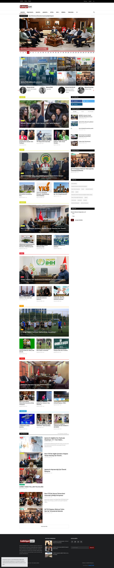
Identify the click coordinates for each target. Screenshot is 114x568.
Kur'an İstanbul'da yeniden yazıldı (86, 128)
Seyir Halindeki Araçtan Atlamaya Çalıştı (42, 246)
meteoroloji (74, 200)
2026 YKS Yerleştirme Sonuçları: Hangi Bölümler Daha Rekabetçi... (43, 194)
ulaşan (77, 192)
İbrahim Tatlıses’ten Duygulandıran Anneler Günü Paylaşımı (26, 142)
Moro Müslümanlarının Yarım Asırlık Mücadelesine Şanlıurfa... (44, 298)
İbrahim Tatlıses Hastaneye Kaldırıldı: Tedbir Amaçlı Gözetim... (60, 142)
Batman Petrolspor (84, 203)
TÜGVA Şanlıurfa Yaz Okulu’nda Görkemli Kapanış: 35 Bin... (61, 402)
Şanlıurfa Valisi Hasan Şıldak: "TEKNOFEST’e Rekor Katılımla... (26, 426)
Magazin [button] (38, 12)
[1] (94, 1)
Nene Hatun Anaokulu (76, 189)
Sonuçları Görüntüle (79, 220)
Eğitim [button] (51, 12)
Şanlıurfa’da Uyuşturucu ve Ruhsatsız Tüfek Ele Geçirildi (26, 246)
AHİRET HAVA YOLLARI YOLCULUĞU (31, 487)
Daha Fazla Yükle (44, 526)
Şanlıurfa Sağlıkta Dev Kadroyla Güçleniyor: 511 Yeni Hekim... (54, 439)
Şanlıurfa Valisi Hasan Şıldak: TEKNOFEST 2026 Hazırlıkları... (44, 425)
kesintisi (85, 200)
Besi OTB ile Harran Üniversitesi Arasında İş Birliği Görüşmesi (26, 403)
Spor (21, 306)
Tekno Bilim (23, 411)
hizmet (83, 189)
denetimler (80, 200)
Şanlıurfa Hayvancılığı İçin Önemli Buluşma (55, 470)
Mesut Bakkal (74, 183)
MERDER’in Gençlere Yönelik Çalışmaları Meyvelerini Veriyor (41, 16)
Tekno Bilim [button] (70, 12)
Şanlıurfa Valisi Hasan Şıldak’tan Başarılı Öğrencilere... (60, 548)
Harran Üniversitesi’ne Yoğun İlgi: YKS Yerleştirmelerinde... (61, 193)
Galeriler (21, 1)
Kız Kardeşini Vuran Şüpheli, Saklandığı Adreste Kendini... (85, 135)
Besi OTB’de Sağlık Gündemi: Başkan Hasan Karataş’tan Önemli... (56, 454)
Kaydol (90, 1)
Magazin (22, 97)
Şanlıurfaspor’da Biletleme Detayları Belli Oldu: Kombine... (61, 349)
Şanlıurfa (22, 202)
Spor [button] (57, 12)
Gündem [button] (63, 12)
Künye (26, 1)
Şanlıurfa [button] (45, 12)
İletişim (29, 1)
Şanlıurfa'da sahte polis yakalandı (59, 246)
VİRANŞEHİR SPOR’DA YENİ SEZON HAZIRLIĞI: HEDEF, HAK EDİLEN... (26, 350)
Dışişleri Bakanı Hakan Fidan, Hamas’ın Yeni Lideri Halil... (26, 297)
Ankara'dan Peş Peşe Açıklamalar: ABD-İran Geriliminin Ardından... (59, 298)
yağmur (86, 197)
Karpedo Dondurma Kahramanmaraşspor (79, 186)
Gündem (22, 358)
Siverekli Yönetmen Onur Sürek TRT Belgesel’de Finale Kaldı (44, 141)
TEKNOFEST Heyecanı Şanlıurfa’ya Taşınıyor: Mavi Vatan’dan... (43, 403)
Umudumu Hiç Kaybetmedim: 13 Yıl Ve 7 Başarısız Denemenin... (61, 542)
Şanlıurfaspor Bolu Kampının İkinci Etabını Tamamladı (43, 349)
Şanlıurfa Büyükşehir (75, 203)
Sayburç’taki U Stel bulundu (84, 141)
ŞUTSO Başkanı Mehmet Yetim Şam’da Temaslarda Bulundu (54, 510)
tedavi (73, 192)
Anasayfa (22, 12)
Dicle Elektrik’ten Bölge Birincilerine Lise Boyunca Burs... (25, 194)
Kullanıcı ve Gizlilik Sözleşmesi (88, 563)
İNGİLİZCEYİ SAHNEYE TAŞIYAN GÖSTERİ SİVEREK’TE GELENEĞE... (61, 426)
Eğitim (21, 149)
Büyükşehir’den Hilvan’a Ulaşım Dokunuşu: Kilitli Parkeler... (80, 169)
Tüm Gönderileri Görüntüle (63, 433)
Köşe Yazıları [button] (30, 12)
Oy (72, 220)
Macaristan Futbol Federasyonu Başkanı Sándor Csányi (82, 194)
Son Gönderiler (24, 433)
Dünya (21, 253)
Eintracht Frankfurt (89, 189)
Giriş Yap (85, 1)
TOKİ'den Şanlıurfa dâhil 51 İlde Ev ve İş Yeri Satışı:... (60, 554)
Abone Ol (92, 547)
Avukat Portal (91, 565)
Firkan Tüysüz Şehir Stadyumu (77, 197)
